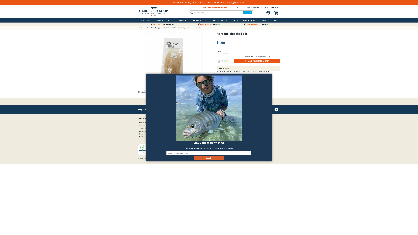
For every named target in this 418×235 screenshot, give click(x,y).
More (264, 20)
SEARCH (248, 13)
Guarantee (163, 24)
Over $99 (210, 24)
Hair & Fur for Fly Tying (178, 28)
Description (224, 68)
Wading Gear (249, 20)
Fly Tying (145, 20)
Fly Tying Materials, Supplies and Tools (157, 28)
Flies (234, 20)
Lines (181, 20)
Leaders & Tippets (198, 20)
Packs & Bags (219, 20)
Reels (170, 20)
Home (141, 28)
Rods (158, 20)
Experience (257, 24)
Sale (275, 20)
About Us (240, 7)
